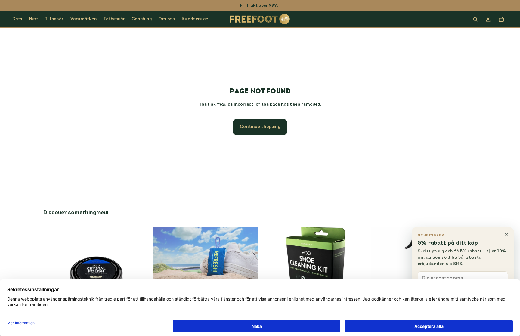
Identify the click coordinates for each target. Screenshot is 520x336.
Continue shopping (260, 127)
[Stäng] (506, 234)
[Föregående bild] (162, 256)
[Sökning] (475, 19)
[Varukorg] (501, 19)
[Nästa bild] (249, 256)
